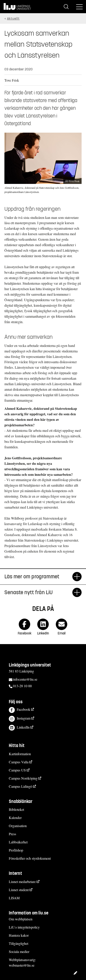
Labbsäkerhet (18, 842)
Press (12, 834)
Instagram (23, 718)
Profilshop (16, 850)
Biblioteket (16, 809)
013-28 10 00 (22, 685)
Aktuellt (13, 18)
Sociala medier (19, 951)
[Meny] (79, 6)
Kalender (15, 817)
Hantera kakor (19, 935)
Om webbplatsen (20, 919)
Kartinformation (20, 753)
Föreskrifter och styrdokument (30, 858)
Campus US (17, 770)
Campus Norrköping (23, 778)
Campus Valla (18, 762)
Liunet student (19, 889)
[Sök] (66, 6)
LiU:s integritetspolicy (24, 927)
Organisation (18, 825)
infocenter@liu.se (25, 679)
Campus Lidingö (20, 786)
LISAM (14, 898)
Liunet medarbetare (22, 881)
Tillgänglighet (18, 943)
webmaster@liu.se (21, 965)
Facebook (23, 709)
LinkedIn (23, 727)
